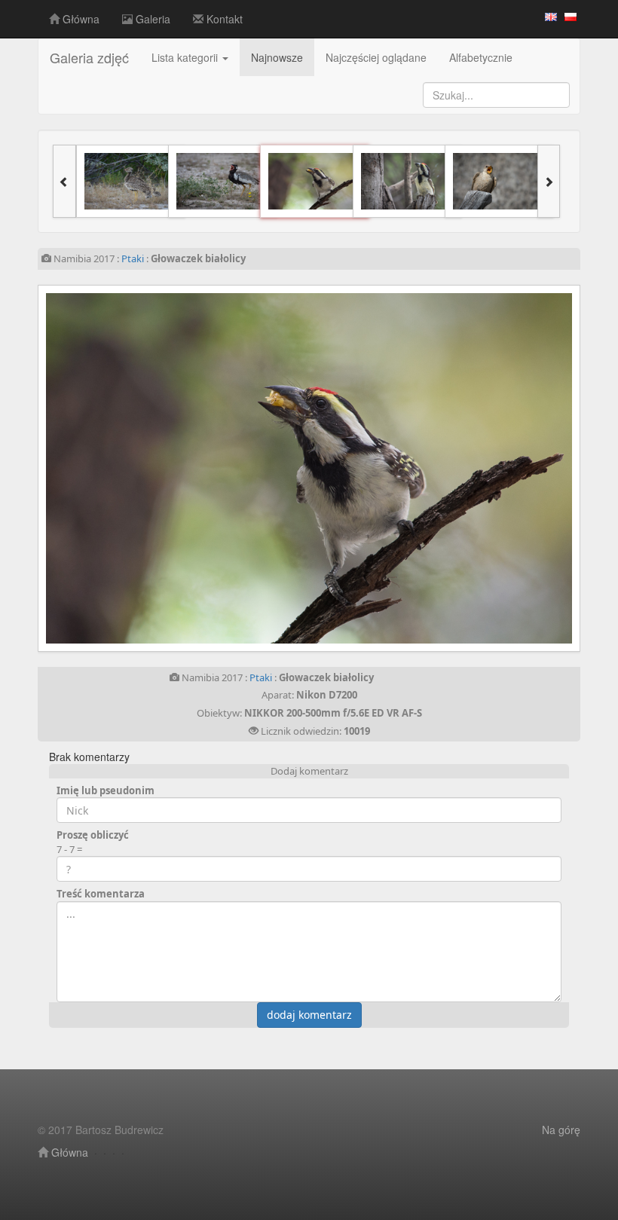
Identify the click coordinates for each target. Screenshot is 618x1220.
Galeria (151, 18)
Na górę (561, 1129)
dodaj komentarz (309, 1014)
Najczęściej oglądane (376, 57)
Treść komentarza (101, 893)
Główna (79, 18)
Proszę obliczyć (93, 835)
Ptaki (132, 258)
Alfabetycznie (480, 57)
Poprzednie (160, 468)
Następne (458, 468)
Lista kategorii (186, 57)
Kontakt (223, 18)
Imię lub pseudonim (105, 790)
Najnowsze (277, 57)
